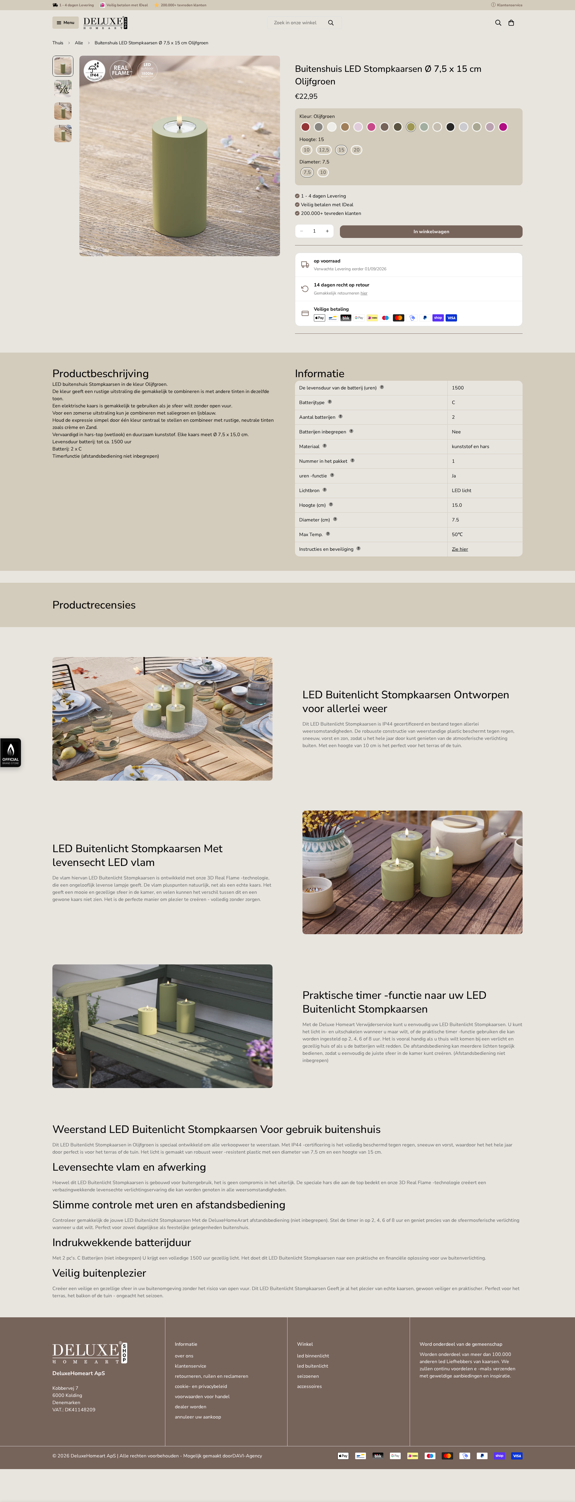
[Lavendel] (358, 127)
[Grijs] (319, 127)
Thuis (57, 43)
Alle (79, 43)
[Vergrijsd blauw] (464, 127)
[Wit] (332, 127)
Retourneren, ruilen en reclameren (211, 1376)
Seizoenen (308, 1376)
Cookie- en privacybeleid (201, 1386)
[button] (511, 23)
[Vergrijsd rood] (490, 127)
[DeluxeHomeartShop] (105, 22)
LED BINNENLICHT (313, 1356)
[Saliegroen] (424, 127)
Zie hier (460, 549)
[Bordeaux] (305, 127)
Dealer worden (190, 1407)
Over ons (184, 1356)
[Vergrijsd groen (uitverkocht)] (477, 127)
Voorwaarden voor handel (202, 1396)
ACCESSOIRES (309, 1386)
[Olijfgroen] (411, 127)
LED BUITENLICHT (312, 1366)
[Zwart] (450, 127)
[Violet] (503, 127)
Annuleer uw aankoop (198, 1417)
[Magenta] (371, 127)
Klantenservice (190, 1366)
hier (364, 293)
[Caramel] (345, 127)
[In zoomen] (267, 68)
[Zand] (437, 127)
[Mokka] (385, 127)
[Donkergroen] (398, 127)
